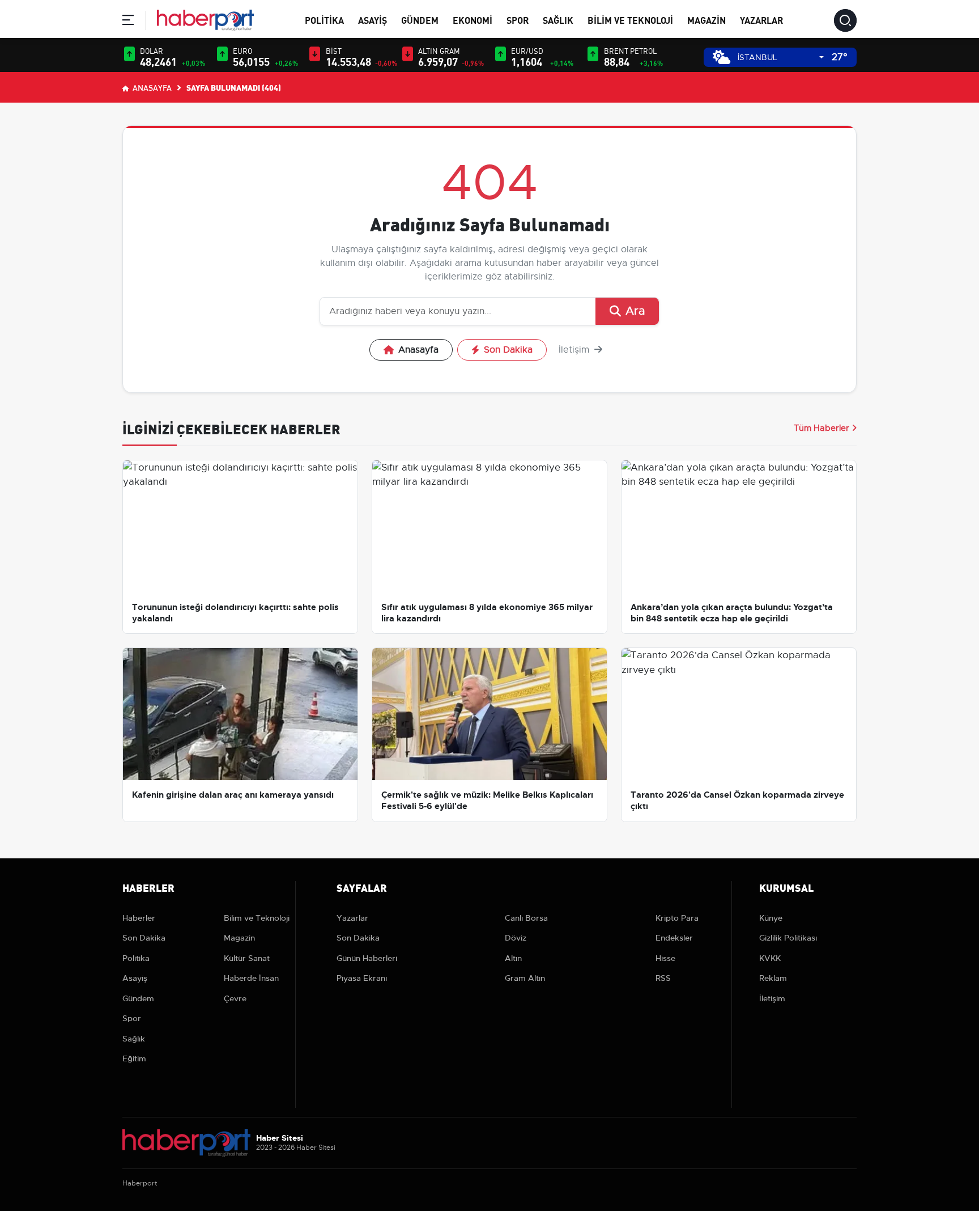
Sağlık (558, 19)
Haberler (138, 918)
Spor (517, 19)
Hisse (665, 958)
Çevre (235, 998)
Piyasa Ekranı (362, 978)
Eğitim (134, 1058)
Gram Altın (525, 978)
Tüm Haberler (821, 428)
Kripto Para (677, 918)
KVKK (770, 958)
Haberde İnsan (251, 978)
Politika (324, 19)
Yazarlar (761, 19)
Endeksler (674, 938)
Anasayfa (151, 87)
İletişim (575, 349)
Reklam (773, 978)
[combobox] (780, 57)
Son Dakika (508, 349)
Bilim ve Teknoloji (630, 19)
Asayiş (372, 19)
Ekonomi (472, 19)
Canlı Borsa (526, 918)
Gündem (420, 19)
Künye (770, 918)
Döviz (515, 938)
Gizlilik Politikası (788, 938)
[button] (128, 22)
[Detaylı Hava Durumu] (721, 57)
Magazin (706, 19)
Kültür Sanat (247, 958)
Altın (513, 958)
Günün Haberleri (367, 958)
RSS (663, 978)
